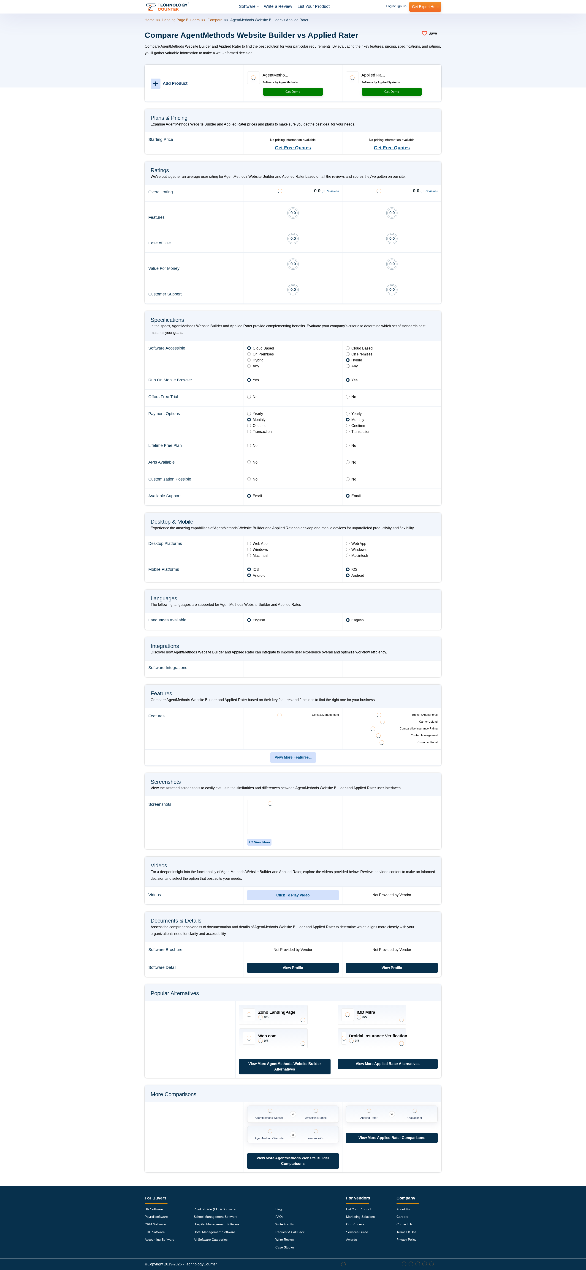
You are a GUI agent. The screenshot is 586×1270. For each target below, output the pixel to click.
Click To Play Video (293, 895)
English (259, 620)
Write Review (284, 1239)
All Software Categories (211, 1239)
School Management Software (215, 1216)
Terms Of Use (406, 1232)
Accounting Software (159, 1239)
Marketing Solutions (360, 1216)
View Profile (293, 968)
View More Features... (293, 757)
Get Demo (292, 91)
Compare (214, 20)
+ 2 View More (259, 842)
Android (259, 575)
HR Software (154, 1209)
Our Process (355, 1224)
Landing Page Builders (181, 20)
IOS (256, 569)
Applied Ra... (373, 75)
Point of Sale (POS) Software (215, 1209)
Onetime (259, 426)
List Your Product (313, 6)
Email (257, 496)
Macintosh (261, 555)
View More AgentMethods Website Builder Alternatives (284, 1066)
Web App (260, 544)
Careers (402, 1216)
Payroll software (156, 1216)
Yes (256, 380)
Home (150, 20)
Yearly (258, 414)
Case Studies (285, 1247)
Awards (351, 1239)
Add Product (170, 83)
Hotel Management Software (214, 1232)
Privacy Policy (406, 1239)
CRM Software (155, 1224)
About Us (403, 1209)
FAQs (279, 1216)
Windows (260, 550)
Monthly (259, 420)
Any (256, 366)
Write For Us (284, 1224)
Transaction (262, 432)
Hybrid (258, 360)
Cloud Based (263, 348)
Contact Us (404, 1224)
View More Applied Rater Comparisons (391, 1138)
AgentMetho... (275, 75)
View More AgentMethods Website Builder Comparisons (293, 1161)
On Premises (263, 354)
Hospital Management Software (216, 1224)
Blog (278, 1209)
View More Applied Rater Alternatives (388, 1064)
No (255, 397)
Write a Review (278, 6)
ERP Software (155, 1232)
